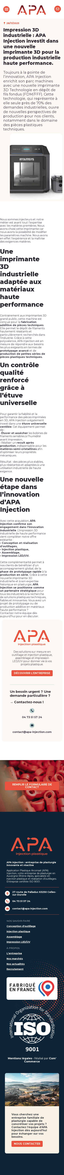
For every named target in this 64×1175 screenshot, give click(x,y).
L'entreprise (14, 953)
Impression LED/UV (18, 941)
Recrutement (15, 969)
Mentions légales (20, 1058)
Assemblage (14, 936)
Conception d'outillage (21, 926)
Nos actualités (16, 963)
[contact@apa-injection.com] (7, 908)
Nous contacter (27, 1143)
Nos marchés (15, 958)
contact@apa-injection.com (30, 908)
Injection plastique (18, 931)
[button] (6, 9)
